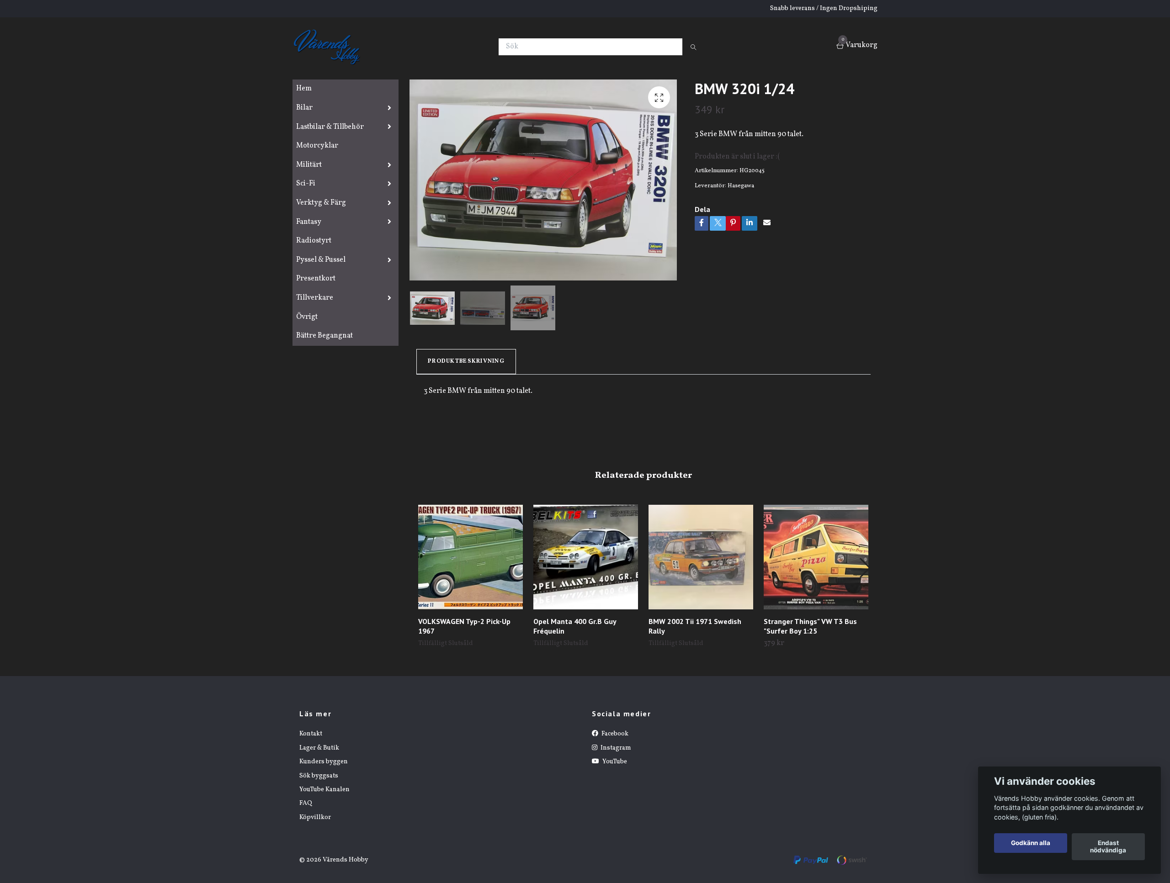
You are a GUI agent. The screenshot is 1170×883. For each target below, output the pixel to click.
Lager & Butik (319, 748)
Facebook (614, 734)
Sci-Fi (305, 184)
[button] (864, 568)
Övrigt (307, 317)
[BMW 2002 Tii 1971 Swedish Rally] (701, 557)
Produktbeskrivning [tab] (466, 361)
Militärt (309, 165)
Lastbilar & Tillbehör (330, 127)
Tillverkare (314, 298)
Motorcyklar (317, 146)
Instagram (615, 748)
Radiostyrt (313, 241)
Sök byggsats (318, 776)
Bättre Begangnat (324, 336)
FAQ (305, 803)
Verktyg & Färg (321, 203)
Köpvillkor (315, 817)
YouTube (614, 761)
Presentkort (315, 279)
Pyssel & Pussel (321, 260)
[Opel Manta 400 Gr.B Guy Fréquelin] (585, 557)
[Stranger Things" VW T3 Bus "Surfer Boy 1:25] (816, 557)
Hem (304, 89)
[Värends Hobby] (330, 46)
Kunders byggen (323, 761)
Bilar (304, 108)
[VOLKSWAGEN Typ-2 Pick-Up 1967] (470, 557)
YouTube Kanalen (324, 789)
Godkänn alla (1030, 843)
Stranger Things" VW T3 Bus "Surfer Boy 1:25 (810, 626)
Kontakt (310, 734)
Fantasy (308, 222)
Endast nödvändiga (1108, 847)
